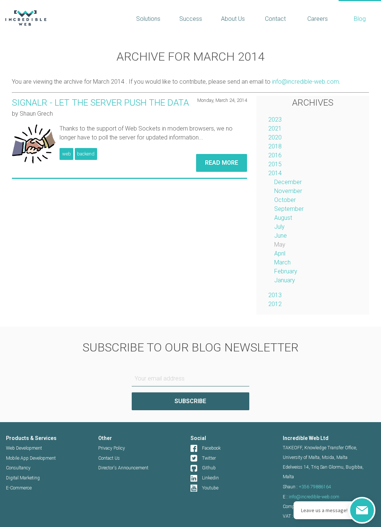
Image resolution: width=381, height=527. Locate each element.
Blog (360, 18)
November (288, 191)
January (284, 280)
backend (86, 154)
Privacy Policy (111, 448)
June (280, 235)
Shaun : (307, 486)
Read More (221, 162)
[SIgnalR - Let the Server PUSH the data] (34, 144)
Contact (275, 18)
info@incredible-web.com (305, 81)
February (285, 271)
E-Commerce (19, 488)
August (283, 217)
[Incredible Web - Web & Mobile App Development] (63, 18)
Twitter (209, 458)
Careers (317, 18)
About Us (233, 18)
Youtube (210, 488)
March (282, 262)
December (288, 182)
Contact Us (109, 458)
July (279, 226)
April (279, 253)
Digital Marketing (23, 478)
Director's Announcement (123, 467)
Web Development (24, 448)
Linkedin (210, 478)
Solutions (148, 18)
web (66, 154)
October (285, 199)
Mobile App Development (31, 458)
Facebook (211, 448)
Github (209, 467)
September (289, 208)
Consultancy (18, 467)
